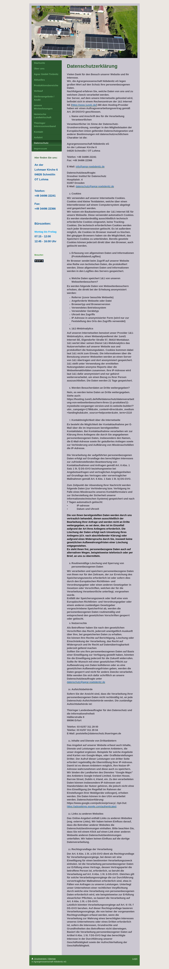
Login (134, 959)
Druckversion (40, 959)
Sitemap (52, 959)
